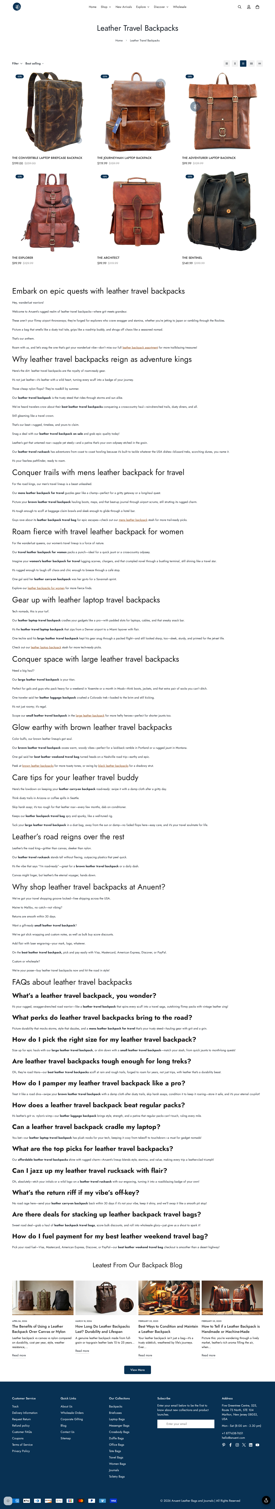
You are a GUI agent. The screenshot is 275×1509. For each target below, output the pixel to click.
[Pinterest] (223, 1445)
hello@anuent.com (233, 1438)
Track (15, 1406)
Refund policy (21, 1425)
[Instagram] (237, 1445)
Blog (63, 1425)
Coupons (17, 1438)
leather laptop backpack (46, 647)
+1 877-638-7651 (232, 1433)
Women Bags (117, 1464)
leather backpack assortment (140, 347)
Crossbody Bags (119, 1432)
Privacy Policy (21, 1451)
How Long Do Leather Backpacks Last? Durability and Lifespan (102, 1329)
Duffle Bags (116, 1438)
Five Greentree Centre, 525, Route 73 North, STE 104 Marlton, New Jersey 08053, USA (240, 1412)
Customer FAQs (22, 1432)
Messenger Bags (119, 1425)
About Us (66, 1406)
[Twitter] (244, 1445)
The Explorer (22, 258)
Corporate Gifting (72, 1419)
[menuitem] (93, 7)
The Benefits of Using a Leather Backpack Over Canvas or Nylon (38, 1329)
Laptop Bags (117, 1419)
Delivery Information (24, 1413)
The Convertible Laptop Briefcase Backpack (47, 158)
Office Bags (116, 1444)
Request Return (21, 1419)
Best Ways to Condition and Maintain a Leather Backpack (168, 1329)
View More (137, 1370)
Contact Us (67, 1432)
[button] (257, 7)
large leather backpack (90, 715)
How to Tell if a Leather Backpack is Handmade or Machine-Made (231, 1329)
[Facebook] (230, 1445)
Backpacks (115, 1406)
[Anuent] (17, 7)
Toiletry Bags (117, 1476)
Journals (114, 1470)
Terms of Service (22, 1444)
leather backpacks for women (46, 588)
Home (119, 40)
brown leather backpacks (38, 766)
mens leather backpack (133, 520)
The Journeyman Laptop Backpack (124, 158)
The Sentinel (192, 258)
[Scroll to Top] (267, 1488)
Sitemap (66, 1438)
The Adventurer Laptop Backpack (209, 158)
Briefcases (115, 1413)
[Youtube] (257, 1445)
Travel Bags (116, 1457)
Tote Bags (115, 1451)
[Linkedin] (250, 1445)
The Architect (108, 258)
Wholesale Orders (72, 1413)
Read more (19, 1355)
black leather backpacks (113, 766)
